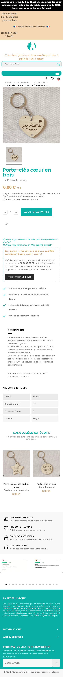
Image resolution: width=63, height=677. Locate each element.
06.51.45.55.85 (27, 263)
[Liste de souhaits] (6, 224)
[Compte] (46, 78)
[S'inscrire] (56, 663)
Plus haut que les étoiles (17, 487)
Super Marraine (46, 485)
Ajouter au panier (36, 211)
